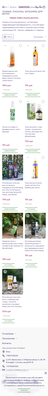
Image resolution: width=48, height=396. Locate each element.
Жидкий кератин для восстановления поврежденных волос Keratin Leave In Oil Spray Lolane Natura (11, 75)
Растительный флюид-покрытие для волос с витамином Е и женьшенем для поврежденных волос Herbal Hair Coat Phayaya (34, 246)
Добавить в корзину (10, 95)
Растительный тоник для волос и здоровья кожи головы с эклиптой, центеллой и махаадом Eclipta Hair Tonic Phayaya (12, 301)
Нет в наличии (31, 209)
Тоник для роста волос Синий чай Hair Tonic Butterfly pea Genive (33, 185)
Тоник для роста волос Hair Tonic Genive (35, 72)
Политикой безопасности (33, 385)
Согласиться (24, 390)
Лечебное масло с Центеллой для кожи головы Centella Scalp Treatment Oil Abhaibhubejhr (12, 245)
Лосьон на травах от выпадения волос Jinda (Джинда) (11, 129)
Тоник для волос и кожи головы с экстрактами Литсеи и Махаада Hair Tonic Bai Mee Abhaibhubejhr (33, 131)
